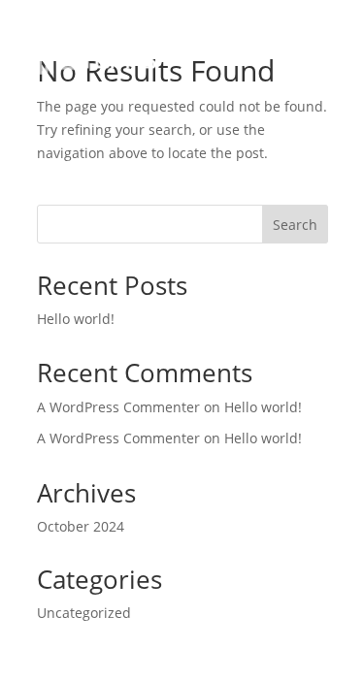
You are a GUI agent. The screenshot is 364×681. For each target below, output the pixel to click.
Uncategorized (84, 612)
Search (295, 224)
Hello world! (76, 318)
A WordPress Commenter (118, 438)
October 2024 (80, 526)
